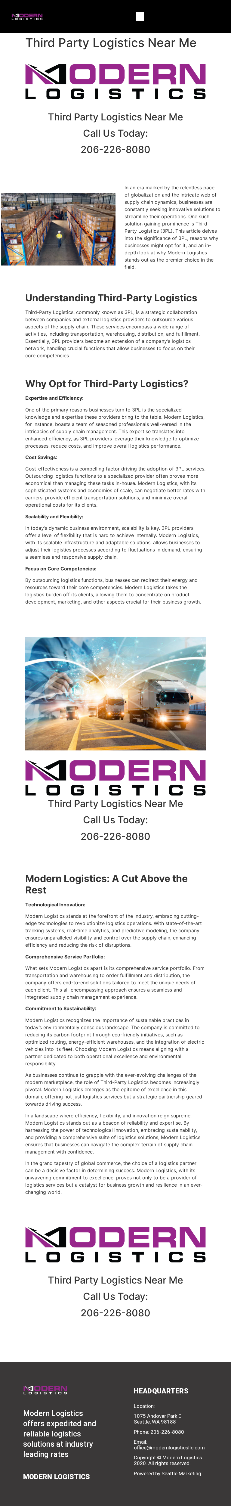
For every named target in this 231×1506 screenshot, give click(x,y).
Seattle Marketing (181, 1473)
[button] (140, 16)
